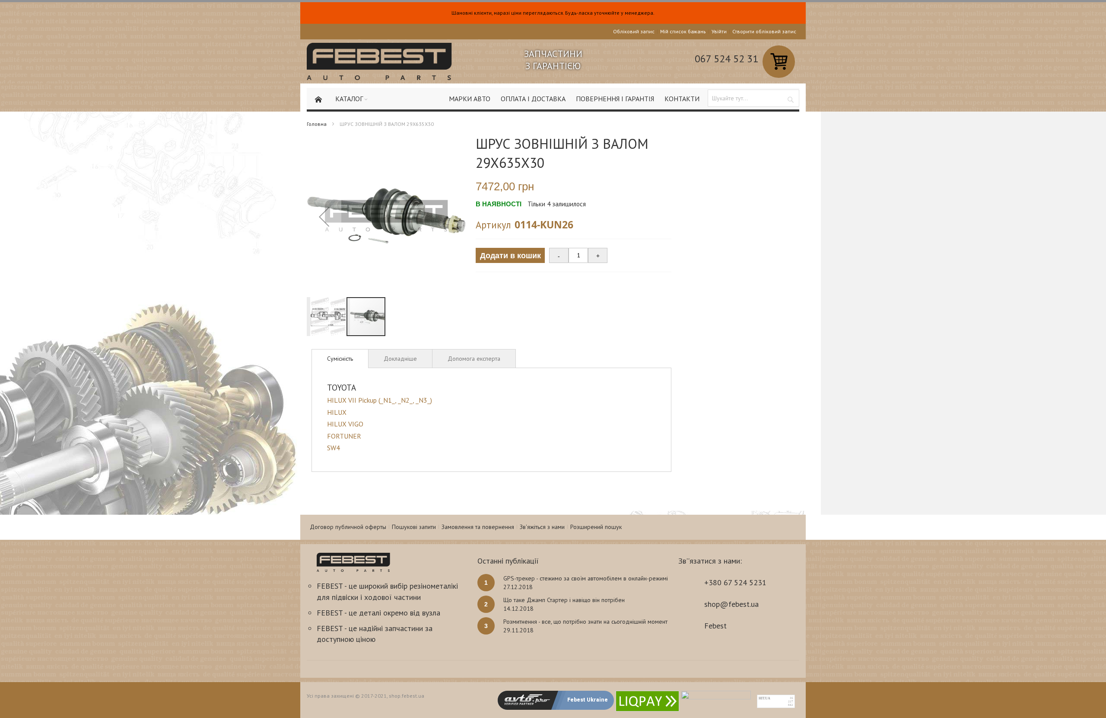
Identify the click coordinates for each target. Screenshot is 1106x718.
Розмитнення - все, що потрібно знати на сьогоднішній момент (585, 621)
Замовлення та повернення (478, 527)
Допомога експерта (474, 358)
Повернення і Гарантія (615, 98)
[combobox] (753, 98)
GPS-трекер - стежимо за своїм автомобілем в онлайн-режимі (585, 578)
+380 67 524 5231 (735, 582)
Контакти (681, 98)
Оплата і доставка (533, 98)
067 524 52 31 (726, 58)
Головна (317, 124)
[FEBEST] (379, 61)
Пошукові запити (414, 527)
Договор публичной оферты (348, 527)
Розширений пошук (596, 527)
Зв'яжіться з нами (542, 527)
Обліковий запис (634, 31)
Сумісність (340, 358)
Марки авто (469, 98)
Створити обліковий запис (764, 31)
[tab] (340, 358)
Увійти (719, 31)
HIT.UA (764, 698)
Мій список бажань (683, 31)
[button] (324, 216)
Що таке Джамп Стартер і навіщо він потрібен (564, 600)
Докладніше (400, 358)
